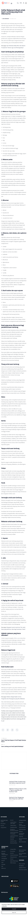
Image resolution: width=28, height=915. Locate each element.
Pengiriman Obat (13, 827)
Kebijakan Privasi (22, 867)
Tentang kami (4, 858)
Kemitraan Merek (13, 843)
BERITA (20, 846)
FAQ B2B (12, 839)
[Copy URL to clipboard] (17, 730)
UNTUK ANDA (22, 816)
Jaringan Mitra (3, 827)
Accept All (14, 909)
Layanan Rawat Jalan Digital (13, 823)
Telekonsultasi (13, 825)
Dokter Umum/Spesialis (22, 825)
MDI (2, 866)
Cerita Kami (3, 856)
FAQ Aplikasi (21, 865)
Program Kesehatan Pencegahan (14, 833)
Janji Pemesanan (22, 829)
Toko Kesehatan (22, 827)
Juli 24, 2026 (11, 800)
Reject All (14, 912)
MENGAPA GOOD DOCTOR (4, 847)
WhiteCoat (3, 868)
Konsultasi (21, 822)
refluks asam (17, 638)
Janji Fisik (21, 836)
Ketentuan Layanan (23, 869)
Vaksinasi (21, 831)
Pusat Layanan (22, 863)
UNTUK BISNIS (4, 816)
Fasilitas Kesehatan (14, 855)
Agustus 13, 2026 (12, 784)
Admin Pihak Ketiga (14, 861)
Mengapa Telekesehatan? (4, 854)
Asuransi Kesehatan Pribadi (23, 839)
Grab (2, 862)
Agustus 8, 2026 (12, 793)
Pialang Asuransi (13, 857)
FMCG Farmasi (13, 863)
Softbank (3, 864)
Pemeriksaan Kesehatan (21, 834)
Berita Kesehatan (22, 841)
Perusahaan (3, 823)
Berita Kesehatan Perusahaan (22, 850)
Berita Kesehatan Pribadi (22, 854)
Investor (3, 860)
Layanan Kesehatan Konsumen (14, 836)
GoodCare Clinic (13, 841)
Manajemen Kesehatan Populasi (14, 830)
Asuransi (2, 825)
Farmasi (11, 859)
